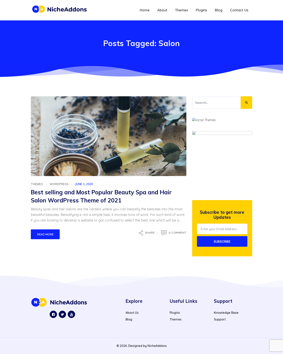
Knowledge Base (226, 313)
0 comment (177, 232)
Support (220, 319)
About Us (132, 313)
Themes (37, 184)
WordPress (59, 184)
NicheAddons (157, 346)
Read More (45, 234)
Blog (129, 319)
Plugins (175, 313)
